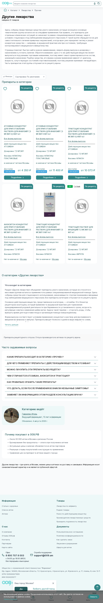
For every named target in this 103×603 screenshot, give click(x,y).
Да (21, 589)
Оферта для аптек (64, 547)
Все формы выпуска (12, 139)
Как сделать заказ (64, 540)
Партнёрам (6, 544)
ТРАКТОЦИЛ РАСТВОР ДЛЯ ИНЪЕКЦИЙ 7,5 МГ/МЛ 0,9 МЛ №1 (80, 229)
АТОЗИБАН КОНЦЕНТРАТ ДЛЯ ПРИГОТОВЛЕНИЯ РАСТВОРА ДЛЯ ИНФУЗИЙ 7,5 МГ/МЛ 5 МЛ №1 (49, 130)
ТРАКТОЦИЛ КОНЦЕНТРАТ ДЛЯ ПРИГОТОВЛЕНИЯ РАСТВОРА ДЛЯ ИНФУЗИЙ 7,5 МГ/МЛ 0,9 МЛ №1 (81, 133)
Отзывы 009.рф (8, 536)
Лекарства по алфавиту (66, 506)
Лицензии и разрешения (67, 544)
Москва (23, 259)
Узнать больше (10, 599)
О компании (7, 532)
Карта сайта (7, 547)
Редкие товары (63, 510)
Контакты (6, 540)
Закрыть (93, 597)
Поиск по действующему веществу (71, 514)
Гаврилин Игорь (29, 414)
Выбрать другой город (44, 589)
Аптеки (5, 514)
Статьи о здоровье (10, 506)
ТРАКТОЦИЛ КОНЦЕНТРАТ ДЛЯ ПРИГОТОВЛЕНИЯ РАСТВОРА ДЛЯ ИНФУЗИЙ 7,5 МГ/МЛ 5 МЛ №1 (49, 228)
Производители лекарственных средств (74, 518)
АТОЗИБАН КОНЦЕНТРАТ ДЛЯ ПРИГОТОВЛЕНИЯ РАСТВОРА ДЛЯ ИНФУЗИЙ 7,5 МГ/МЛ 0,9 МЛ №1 (17, 130)
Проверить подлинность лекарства (71, 522)
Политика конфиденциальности (70, 536)
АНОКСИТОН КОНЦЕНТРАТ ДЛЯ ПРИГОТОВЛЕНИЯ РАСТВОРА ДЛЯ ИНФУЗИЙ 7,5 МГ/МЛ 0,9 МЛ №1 (17, 228)
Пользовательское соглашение (70, 532)
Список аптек (7, 510)
